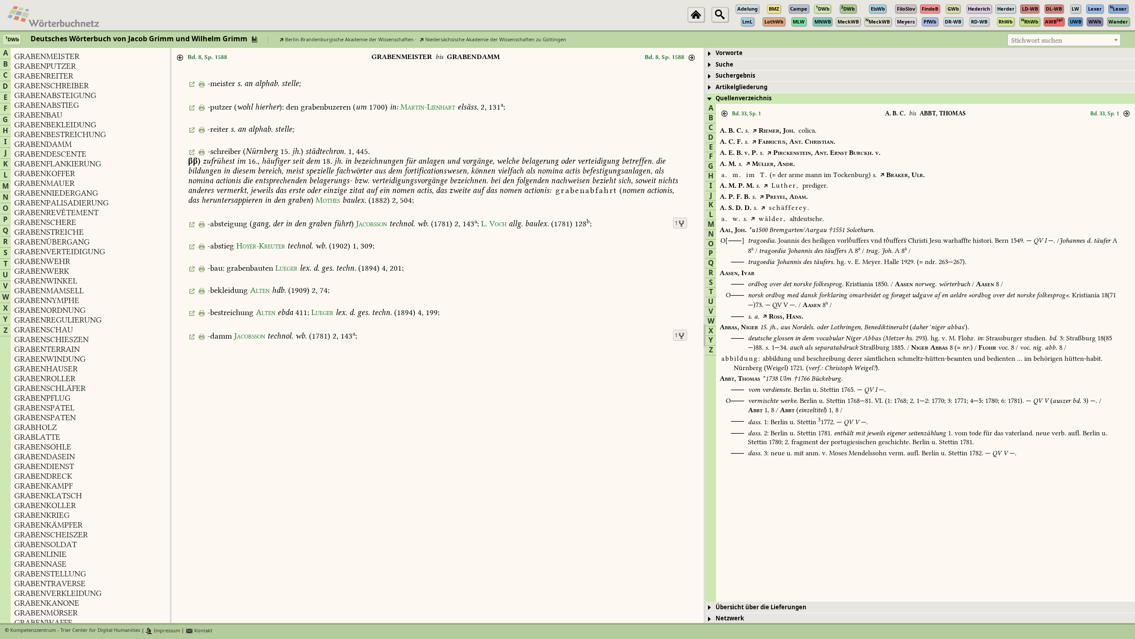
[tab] (920, 53)
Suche (724, 64)
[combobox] (1064, 40)
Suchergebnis (735, 75)
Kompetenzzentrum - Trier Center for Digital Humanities (75, 630)
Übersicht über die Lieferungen (761, 607)
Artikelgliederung (741, 87)
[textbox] (1064, 40)
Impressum (166, 630)
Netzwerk (730, 618)
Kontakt (202, 630)
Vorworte (729, 53)
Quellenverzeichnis (743, 98)
